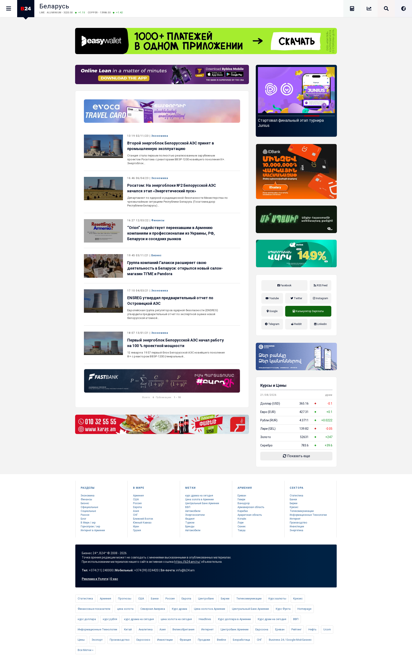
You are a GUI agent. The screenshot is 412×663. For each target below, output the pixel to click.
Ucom (327, 629)
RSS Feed (321, 285)
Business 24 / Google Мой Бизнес (290, 639)
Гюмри (241, 499)
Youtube (274, 298)
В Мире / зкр (88, 522)
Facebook (285, 285)
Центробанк (206, 598)
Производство (298, 522)
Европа (137, 507)
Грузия (137, 530)
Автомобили (192, 511)
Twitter (297, 298)
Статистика (296, 495)
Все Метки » (85, 650)
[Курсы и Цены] (369, 9)
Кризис (294, 507)
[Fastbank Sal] (162, 381)
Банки (293, 499)
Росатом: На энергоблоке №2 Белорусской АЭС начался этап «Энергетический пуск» (171, 188)
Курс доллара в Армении (234, 619)
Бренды (189, 526)
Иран (136, 526)
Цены (81, 639)
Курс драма (179, 608)
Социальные (88, 511)
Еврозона (261, 629)
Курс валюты (277, 598)
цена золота (125, 608)
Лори (241, 522)
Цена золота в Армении (199, 499)
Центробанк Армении (234, 629)
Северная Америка (152, 608)
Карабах (243, 511)
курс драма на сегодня (199, 495)
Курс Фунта (283, 608)
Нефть (312, 629)
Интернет (295, 518)
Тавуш (241, 530)
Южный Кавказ (142, 522)
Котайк (242, 518)
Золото (265, 437)
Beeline (221, 639)
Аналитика (146, 629)
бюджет (190, 518)
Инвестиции (297, 526)
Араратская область (250, 514)
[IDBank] (296, 171)
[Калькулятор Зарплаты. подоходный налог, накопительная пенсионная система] (351, 9)
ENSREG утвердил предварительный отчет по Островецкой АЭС (170, 301)
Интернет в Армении (93, 530)
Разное (85, 514)
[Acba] (296, 253)
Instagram (321, 298)
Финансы (158, 220)
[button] (265, 115)
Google (273, 311)
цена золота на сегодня (176, 619)
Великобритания (183, 629)
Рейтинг (296, 629)
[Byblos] (162, 74)
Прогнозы (124, 598)
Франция (185, 639)
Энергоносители (195, 514)
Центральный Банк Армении (202, 503)
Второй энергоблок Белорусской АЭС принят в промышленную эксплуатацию (170, 146)
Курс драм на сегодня (272, 619)
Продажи (204, 639)
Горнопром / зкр (90, 526)
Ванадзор (244, 503)
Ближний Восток (143, 518)
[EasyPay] (206, 41)
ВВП (187, 507)
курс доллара (87, 619)
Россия (137, 503)
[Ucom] (296, 219)
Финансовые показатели (94, 608)
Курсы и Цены (273, 385)
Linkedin (322, 324)
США (136, 499)
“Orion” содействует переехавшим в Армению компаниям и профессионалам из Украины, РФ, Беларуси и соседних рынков (171, 233)
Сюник (241, 526)
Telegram (273, 324)
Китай (128, 629)
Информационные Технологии (308, 514)
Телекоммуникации (302, 511)
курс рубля (110, 619)
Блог (83, 518)
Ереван (242, 495)
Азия (136, 511)
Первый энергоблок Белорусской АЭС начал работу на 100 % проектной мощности (175, 343)
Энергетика (296, 530)
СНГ (135, 514)
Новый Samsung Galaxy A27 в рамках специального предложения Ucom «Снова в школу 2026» (295, 125)
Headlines (205, 619)
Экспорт (97, 639)
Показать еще (298, 456)
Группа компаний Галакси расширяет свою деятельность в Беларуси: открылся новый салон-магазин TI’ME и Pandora (175, 268)
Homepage (304, 608)
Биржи (293, 503)
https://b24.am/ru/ (187, 561)
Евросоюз (143, 639)
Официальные (89, 507)
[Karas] (162, 424)
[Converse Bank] (296, 356)
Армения (138, 495)
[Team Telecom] (162, 111)
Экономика (159, 136)
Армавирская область (251, 507)
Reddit (298, 324)
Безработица (241, 639)
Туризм (189, 522)
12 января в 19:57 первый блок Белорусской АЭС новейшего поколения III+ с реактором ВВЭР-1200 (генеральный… (176, 354)
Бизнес (156, 255)
